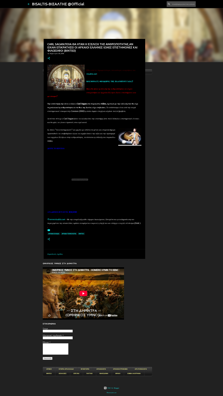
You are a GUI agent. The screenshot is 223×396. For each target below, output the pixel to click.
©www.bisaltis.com (111, 392)
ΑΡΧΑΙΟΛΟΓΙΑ (101, 369)
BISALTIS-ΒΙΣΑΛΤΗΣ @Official (58, 4)
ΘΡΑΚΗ (117, 373)
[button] (48, 58)
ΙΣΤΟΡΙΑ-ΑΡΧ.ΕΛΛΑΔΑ (66, 369)
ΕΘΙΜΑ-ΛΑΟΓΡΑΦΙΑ (134, 373)
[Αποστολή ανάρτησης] (48, 231)
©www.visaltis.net (56, 219)
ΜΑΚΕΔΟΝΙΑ (104, 373)
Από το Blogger (113, 388)
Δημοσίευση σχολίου (55, 254)
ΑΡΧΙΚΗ (49, 369)
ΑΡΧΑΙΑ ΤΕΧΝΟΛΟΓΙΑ (69, 233)
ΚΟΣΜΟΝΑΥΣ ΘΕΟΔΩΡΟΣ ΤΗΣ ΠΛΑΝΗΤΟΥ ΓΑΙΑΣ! (109, 81)
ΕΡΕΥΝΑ (76, 373)
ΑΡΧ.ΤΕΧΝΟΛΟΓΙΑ (141, 369)
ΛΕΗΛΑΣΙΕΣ (62, 373)
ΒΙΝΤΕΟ (81, 233)
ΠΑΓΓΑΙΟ (89, 373)
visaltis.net (91, 74)
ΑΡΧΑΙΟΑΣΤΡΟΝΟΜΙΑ (120, 369)
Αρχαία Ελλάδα (53, 233)
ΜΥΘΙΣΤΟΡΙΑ (85, 369)
